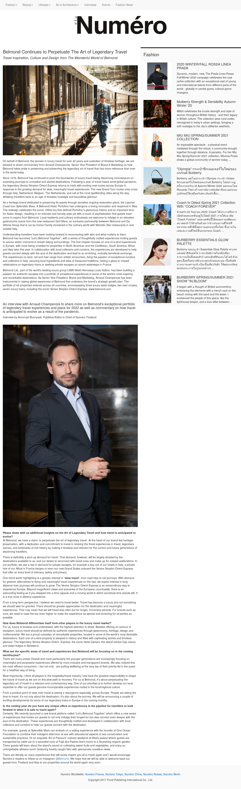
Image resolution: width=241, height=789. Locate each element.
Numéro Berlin (171, 774)
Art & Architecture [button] (66, 5)
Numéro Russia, (152, 774)
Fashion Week (124, 5)
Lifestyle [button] (43, 5)
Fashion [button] (10, 5)
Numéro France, (95, 774)
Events (106, 5)
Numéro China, (133, 774)
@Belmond (62, 758)
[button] (13, 110)
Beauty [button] (27, 5)
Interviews (90, 5)
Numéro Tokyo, (114, 774)
